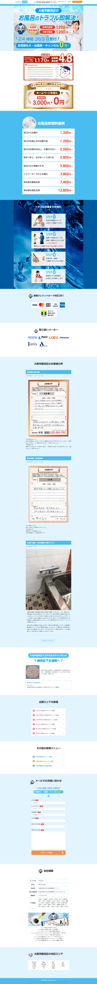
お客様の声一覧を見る (48, 640)
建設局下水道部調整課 (34, 682)
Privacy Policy (54, 982)
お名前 (33, 800)
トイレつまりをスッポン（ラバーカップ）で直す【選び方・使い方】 (48, 933)
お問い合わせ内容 (36, 830)
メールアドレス (35, 806)
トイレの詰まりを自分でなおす (48, 927)
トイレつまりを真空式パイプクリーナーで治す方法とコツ (48, 936)
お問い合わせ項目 (36, 824)
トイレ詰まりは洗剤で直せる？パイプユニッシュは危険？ (48, 938)
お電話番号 (34, 812)
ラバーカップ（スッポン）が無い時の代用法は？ (48, 935)
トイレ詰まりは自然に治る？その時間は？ (48, 929)
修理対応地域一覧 (62, 1)
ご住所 (33, 818)
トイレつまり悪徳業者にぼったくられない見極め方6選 (48, 940)
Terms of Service (63, 982)
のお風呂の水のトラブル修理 (45, 710)
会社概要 (69, 1)
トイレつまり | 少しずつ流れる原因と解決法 (48, 931)
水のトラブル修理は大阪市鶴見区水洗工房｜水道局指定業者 (48, 4)
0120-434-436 (43, 895)
